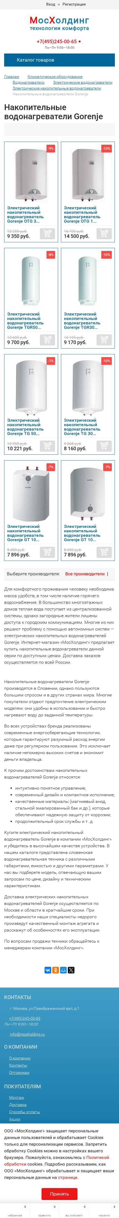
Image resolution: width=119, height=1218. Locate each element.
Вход (50, 4)
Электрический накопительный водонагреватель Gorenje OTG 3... (25, 214)
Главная (11, 76)
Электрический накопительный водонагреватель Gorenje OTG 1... (82, 214)
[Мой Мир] (63, 970)
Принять (59, 1194)
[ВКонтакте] (48, 970)
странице (67, 1177)
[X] (71, 970)
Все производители (85, 573)
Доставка (18, 1104)
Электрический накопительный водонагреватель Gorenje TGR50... (25, 320)
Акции (14, 1119)
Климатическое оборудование (55, 76)
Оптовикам (19, 1072)
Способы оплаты (24, 1112)
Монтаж (16, 1097)
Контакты (18, 1065)
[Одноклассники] (55, 970)
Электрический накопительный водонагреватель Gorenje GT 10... (25, 533)
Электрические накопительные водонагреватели (57, 88)
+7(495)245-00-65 (57, 41)
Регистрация (74, 4)
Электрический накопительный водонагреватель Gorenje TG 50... (25, 427)
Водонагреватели (29, 82)
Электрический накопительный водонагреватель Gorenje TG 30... (82, 427)
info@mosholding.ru (27, 1034)
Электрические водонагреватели (82, 82)
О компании (19, 1058)
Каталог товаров (35, 60)
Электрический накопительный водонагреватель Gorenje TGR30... (82, 320)
